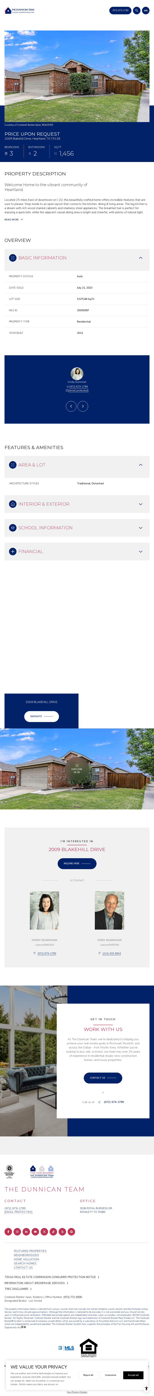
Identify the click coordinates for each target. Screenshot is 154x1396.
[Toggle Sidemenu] (145, 10)
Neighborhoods (26, 1255)
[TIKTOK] (53, 1232)
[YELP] (62, 1232)
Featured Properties (30, 1251)
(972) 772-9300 (72, 1297)
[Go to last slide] (71, 406)
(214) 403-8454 (112, 953)
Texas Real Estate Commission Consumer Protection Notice (50, 1277)
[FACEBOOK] (8, 1232)
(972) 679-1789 (78, 386)
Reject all (88, 1375)
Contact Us (120, 10)
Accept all (133, 1375)
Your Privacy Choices (77, 1392)
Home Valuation (26, 1259)
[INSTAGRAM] (17, 1232)
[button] (103, 1078)
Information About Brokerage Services (35, 1283)
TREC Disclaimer (16, 1289)
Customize (110, 1375)
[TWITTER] (44, 1232)
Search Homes (25, 1263)
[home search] (136, 10)
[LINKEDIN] (26, 1232)
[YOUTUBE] (35, 1232)
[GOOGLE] (71, 1232)
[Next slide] (83, 406)
